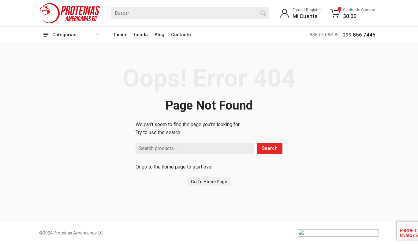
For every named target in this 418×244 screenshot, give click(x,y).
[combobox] (190, 13)
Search (270, 148)
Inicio (120, 34)
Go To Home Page (209, 181)
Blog (159, 34)
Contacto (181, 34)
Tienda (140, 34)
